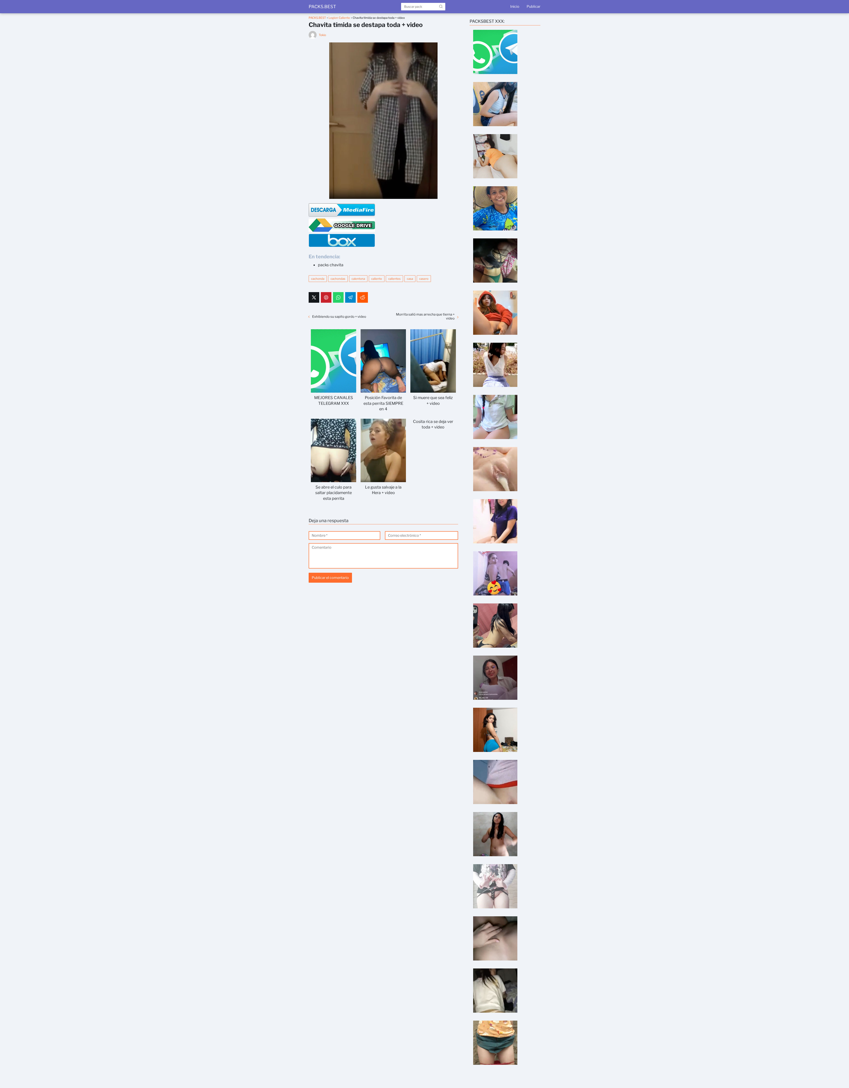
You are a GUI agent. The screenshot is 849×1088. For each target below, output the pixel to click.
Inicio (514, 6)
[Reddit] (362, 297)
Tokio (322, 35)
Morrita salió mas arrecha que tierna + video (425, 316)
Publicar (533, 6)
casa (410, 278)
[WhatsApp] (338, 297)
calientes (394, 278)
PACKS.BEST (322, 6)
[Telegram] (350, 297)
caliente (376, 278)
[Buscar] (440, 6)
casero (423, 278)
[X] (314, 297)
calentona (358, 278)
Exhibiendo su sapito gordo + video (339, 317)
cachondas (338, 278)
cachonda (317, 278)
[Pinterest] (326, 297)
